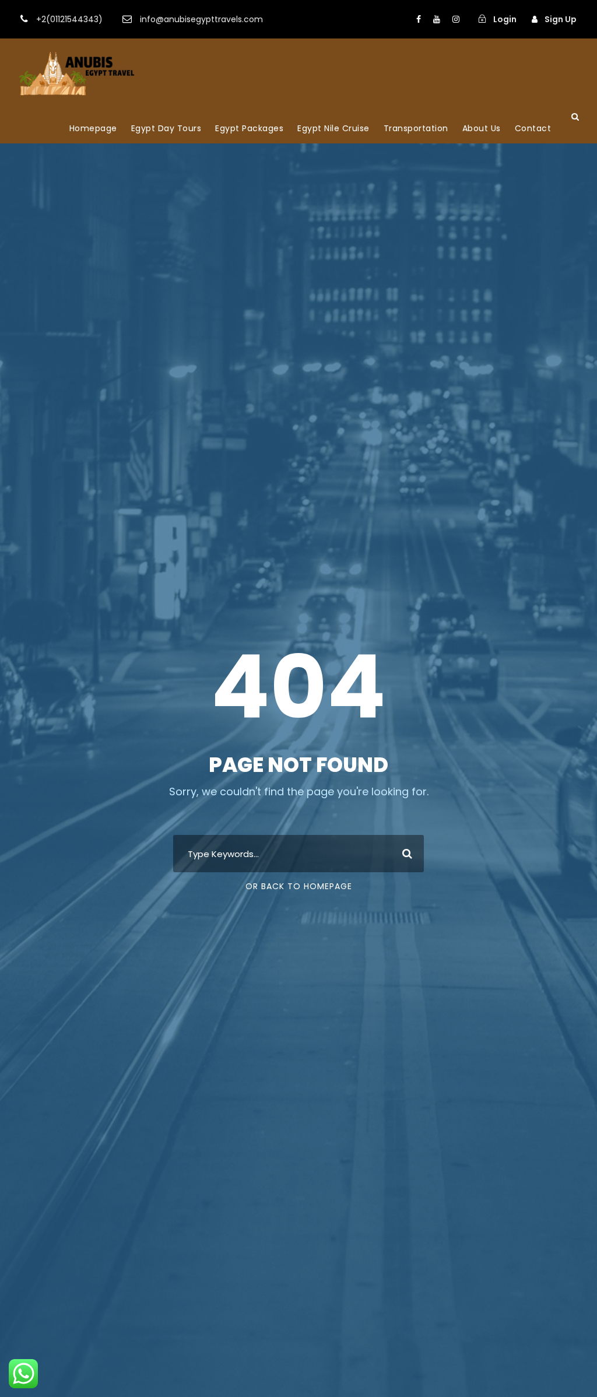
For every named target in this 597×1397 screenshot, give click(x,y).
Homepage (93, 128)
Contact (533, 128)
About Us (481, 128)
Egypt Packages (249, 128)
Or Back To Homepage (298, 886)
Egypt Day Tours (166, 128)
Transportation (416, 128)
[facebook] (418, 19)
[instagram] (455, 19)
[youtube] (436, 19)
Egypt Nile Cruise (333, 128)
